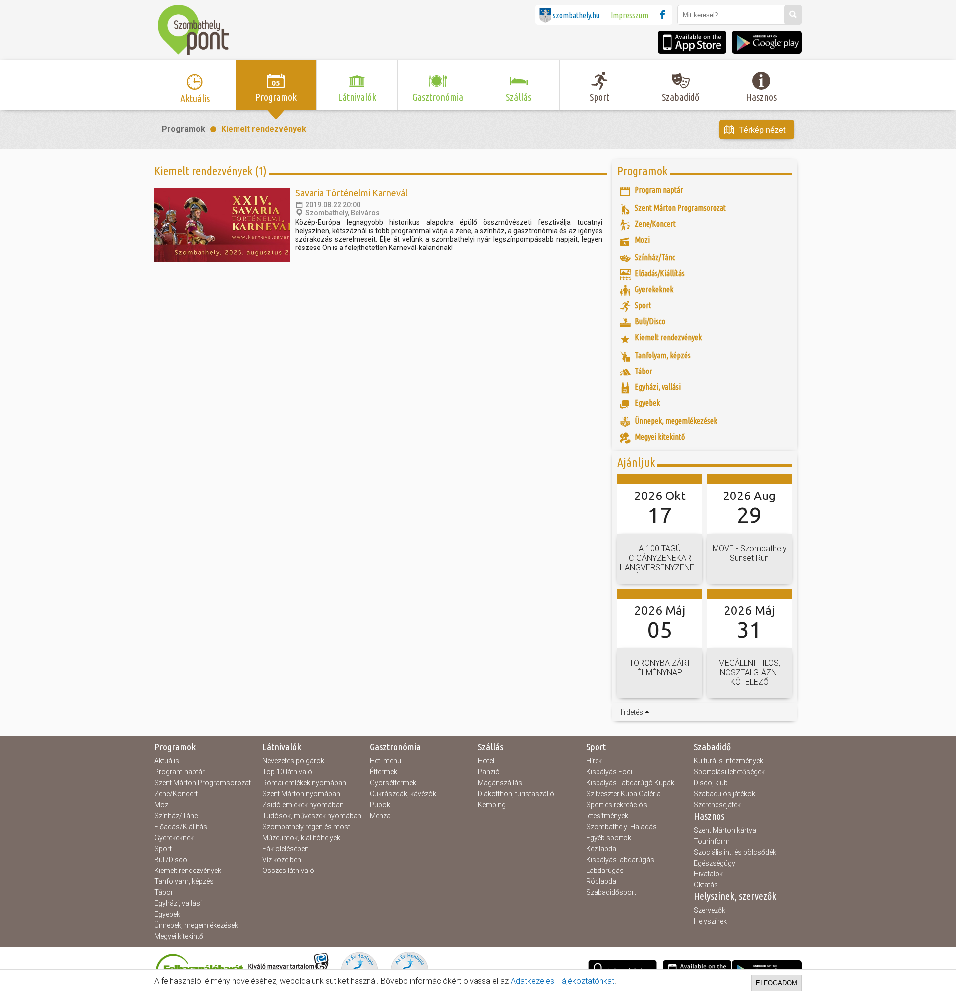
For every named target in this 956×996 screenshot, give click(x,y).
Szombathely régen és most (306, 827)
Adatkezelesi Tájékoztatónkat (562, 981)
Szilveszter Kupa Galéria (623, 794)
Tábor (163, 892)
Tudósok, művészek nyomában (311, 816)
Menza (380, 816)
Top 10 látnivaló (287, 772)
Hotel (486, 761)
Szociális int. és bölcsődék (735, 852)
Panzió (489, 772)
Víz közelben (281, 860)
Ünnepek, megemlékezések (196, 925)
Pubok (380, 805)
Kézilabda (601, 849)
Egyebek (167, 914)
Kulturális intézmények (728, 761)
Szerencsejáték (717, 805)
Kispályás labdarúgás (620, 860)
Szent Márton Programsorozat (202, 783)
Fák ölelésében (285, 849)
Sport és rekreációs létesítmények (616, 810)
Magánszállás (500, 783)
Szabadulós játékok (724, 794)
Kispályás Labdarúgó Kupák (630, 783)
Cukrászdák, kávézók (403, 794)
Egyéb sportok (608, 838)
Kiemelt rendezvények (263, 129)
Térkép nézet (762, 130)
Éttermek (383, 772)
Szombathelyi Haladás (621, 827)
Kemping (492, 805)
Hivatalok (708, 874)
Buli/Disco (170, 860)
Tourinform (712, 841)
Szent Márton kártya (725, 830)
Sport (163, 849)
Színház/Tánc (176, 816)
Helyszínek (710, 921)
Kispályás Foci (609, 772)
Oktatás (706, 885)
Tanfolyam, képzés (184, 881)
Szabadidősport (611, 892)
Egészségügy (714, 863)
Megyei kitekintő (178, 936)
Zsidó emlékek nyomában (303, 805)
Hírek (594, 761)
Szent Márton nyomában (301, 794)
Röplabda (601, 881)
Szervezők (709, 910)
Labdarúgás (605, 870)
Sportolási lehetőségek (729, 772)
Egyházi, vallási (178, 903)
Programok (183, 129)
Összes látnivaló (288, 870)
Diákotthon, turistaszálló (516, 794)
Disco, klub (711, 783)
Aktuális (166, 761)
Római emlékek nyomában (304, 783)
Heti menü (385, 761)
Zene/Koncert (176, 794)
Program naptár (179, 772)
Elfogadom (776, 983)
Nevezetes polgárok (293, 761)
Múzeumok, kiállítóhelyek (301, 838)
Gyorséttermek (393, 783)
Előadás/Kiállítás (180, 827)
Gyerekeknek (174, 838)
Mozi (162, 805)
